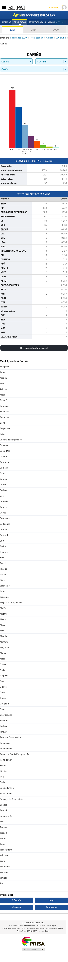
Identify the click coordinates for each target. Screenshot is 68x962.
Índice (41, 931)
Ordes (3, 692)
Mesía (2, 625)
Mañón (3, 608)
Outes (2, 709)
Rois (2, 776)
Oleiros (3, 687)
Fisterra (3, 569)
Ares (2, 383)
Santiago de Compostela (11, 799)
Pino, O (3, 732)
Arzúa (2, 395)
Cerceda (4, 501)
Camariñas (5, 451)
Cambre (3, 456)
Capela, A (4, 462)
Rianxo (3, 765)
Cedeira (3, 490)
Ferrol (2, 563)
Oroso (3, 698)
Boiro (2, 423)
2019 (12, 29)
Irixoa (2, 580)
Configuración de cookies (46, 928)
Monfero (4, 642)
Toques (3, 827)
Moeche (3, 636)
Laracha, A (5, 586)
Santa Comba (6, 793)
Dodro (3, 546)
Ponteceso (5, 743)
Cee (2, 496)
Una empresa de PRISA (33, 941)
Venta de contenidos (26, 925)
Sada (2, 782)
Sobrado (4, 810)
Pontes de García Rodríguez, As (14, 754)
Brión (2, 434)
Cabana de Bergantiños (11, 439)
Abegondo (4, 366)
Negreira (4, 675)
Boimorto (4, 417)
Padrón (3, 726)
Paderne (4, 720)
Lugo (51, 900)
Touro (2, 838)
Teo (1, 821)
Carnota (3, 479)
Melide (3, 619)
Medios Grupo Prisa (33, 949)
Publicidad (41, 925)
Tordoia (3, 833)
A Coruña (16, 900)
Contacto (13, 925)
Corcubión (5, 518)
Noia (2, 681)
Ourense (16, 907)
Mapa (60, 928)
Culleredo (4, 535)
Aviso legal (51, 925)
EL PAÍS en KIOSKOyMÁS (27, 931)
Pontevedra (51, 907)
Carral (3, 484)
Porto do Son (6, 760)
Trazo (2, 844)
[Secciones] (4, 7)
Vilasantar (4, 872)
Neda (2, 670)
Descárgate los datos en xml (34, 348)
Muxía (2, 659)
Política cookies (28, 928)
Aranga (3, 378)
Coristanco (5, 524)
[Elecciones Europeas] (34, 15)
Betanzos (4, 411)
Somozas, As (6, 816)
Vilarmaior (5, 866)
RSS (46, 931)
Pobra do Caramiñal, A (10, 737)
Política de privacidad (11, 928)
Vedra (2, 861)
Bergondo (4, 406)
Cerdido (3, 507)
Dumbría (4, 552)
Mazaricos (5, 614)
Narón (3, 664)
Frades (3, 574)
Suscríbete (53, 7)
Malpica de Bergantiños (11, 602)
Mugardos (4, 647)
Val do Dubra (6, 850)
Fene (2, 557)
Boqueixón (5, 428)
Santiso (3, 805)
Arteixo (3, 389)
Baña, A (3, 400)
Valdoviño (4, 855)
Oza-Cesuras (6, 715)
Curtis (2, 541)
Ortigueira (4, 703)
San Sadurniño (7, 788)
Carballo (4, 468)
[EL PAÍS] (16, 7)
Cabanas (4, 445)
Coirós (3, 512)
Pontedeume (6, 748)
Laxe (2, 591)
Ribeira (3, 771)
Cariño (3, 473)
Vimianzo (4, 878)
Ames (2, 372)
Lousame (4, 597)
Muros (3, 653)
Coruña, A (4, 529)
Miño (2, 630)
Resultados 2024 (37, 22)
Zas (1, 883)
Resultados (20, 22)
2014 (34, 29)
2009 (56, 29)
